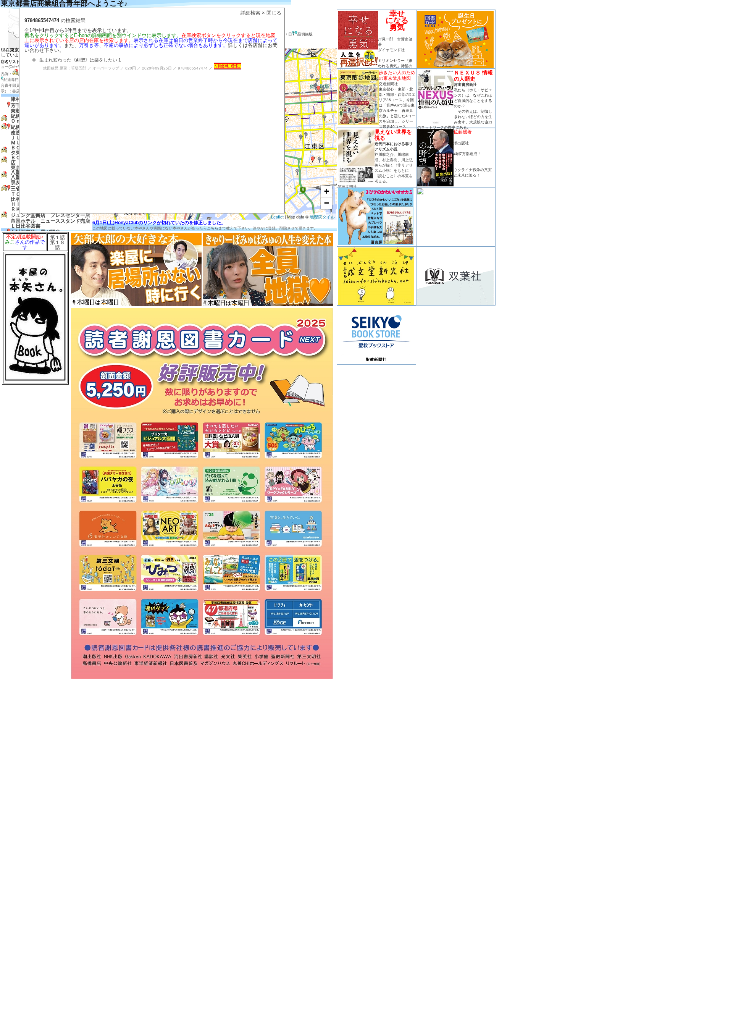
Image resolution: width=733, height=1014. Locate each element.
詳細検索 (250, 13)
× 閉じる (271, 13)
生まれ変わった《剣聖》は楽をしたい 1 (80, 60)
